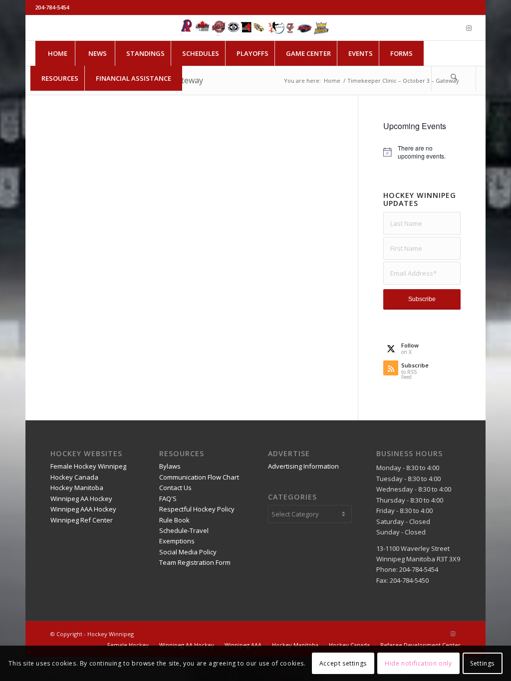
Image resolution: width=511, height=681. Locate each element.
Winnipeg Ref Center (81, 519)
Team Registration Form (195, 562)
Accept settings (343, 663)
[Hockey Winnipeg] (255, 27)
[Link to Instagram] (468, 27)
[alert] (421, 152)
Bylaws (170, 466)
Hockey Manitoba (76, 487)
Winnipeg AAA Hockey (83, 509)
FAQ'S (168, 498)
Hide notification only (418, 663)
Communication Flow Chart (199, 477)
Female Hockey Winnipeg (88, 466)
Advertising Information (303, 466)
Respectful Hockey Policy (197, 509)
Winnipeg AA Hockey (81, 498)
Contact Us (175, 487)
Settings (482, 663)
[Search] (453, 78)
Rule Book (174, 519)
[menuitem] (57, 53)
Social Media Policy (188, 551)
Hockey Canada (74, 477)
